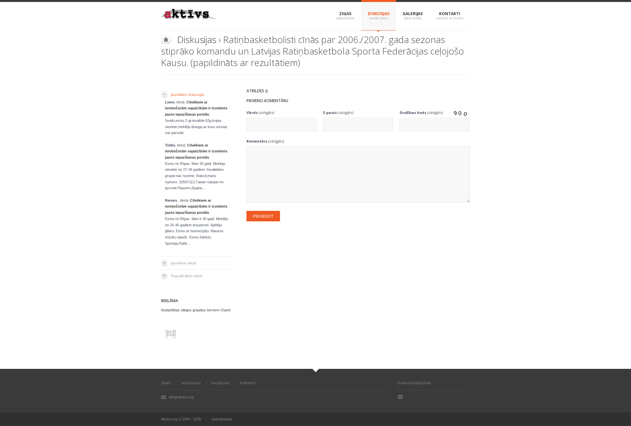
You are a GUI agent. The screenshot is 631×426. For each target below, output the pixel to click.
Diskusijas (378, 13)
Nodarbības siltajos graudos (183, 310)
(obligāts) (260, 112)
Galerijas (413, 13)
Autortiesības (221, 419)
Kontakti (449, 13)
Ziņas (345, 13)
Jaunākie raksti (183, 262)
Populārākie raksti (186, 275)
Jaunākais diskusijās (187, 94)
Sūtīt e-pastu (400, 396)
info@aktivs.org (181, 397)
